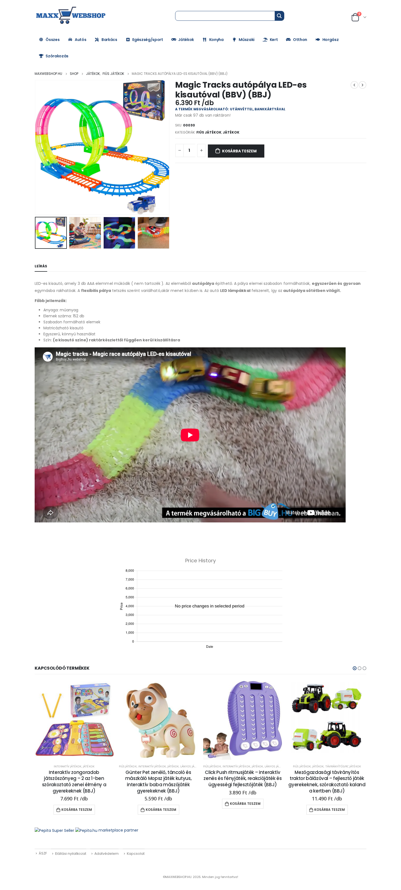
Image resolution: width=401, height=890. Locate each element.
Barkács (109, 39)
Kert (274, 39)
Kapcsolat (136, 853)
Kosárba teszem (239, 151)
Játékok (186, 39)
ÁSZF (43, 853)
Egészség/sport (147, 39)
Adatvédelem (106, 853)
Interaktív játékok (67, 766)
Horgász (330, 39)
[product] (74, 720)
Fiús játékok (209, 132)
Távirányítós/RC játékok (343, 766)
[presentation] (36, 147)
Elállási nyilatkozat (70, 853)
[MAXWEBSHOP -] (71, 15)
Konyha (216, 39)
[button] (354, 668)
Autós (80, 39)
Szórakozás (57, 56)
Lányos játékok (191, 766)
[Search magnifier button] (279, 15)
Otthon (300, 39)
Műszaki (247, 39)
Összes (52, 39)
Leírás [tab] (41, 266)
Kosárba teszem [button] (76, 809)
